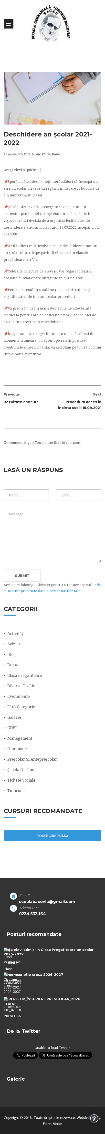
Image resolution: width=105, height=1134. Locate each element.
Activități (15, 633)
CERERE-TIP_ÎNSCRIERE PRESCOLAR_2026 (42, 999)
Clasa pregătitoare (24, 675)
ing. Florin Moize (48, 154)
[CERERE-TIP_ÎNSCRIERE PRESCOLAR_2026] (12, 1007)
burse (12, 665)
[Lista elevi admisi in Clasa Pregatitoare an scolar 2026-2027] (12, 968)
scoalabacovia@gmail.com (47, 901)
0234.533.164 (32, 913)
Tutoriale (16, 790)
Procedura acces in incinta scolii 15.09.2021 (79, 401)
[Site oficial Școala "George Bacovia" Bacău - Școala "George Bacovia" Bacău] (52, 23)
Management (19, 738)
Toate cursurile (51, 836)
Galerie (14, 717)
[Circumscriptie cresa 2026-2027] (12, 983)
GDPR (12, 727)
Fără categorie (21, 706)
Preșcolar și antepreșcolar (32, 759)
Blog (11, 654)
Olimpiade (17, 748)
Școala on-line (21, 769)
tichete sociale (21, 780)
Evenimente (18, 696)
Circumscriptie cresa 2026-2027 (33, 974)
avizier (14, 644)
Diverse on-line (22, 685)
